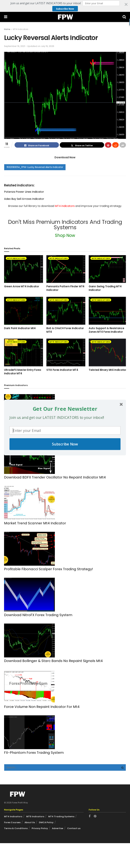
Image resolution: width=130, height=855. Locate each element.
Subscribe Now (65, 444)
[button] (65, 408)
